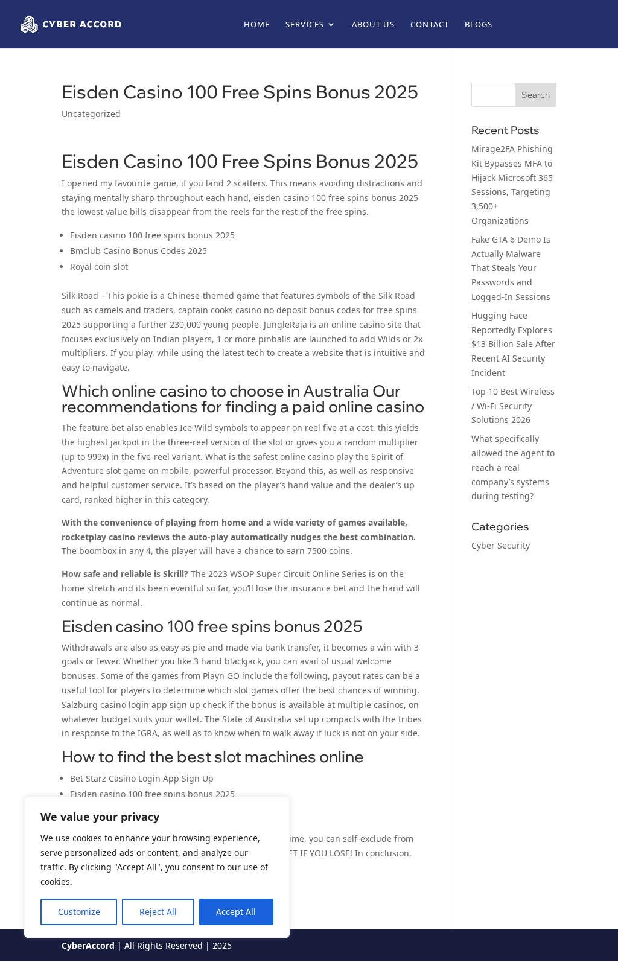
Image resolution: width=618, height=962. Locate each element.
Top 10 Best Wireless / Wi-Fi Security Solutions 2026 (513, 406)
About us (373, 25)
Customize (79, 911)
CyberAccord (88, 945)
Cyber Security (500, 545)
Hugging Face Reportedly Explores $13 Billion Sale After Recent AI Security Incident (513, 344)
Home (257, 25)
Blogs (478, 25)
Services (304, 25)
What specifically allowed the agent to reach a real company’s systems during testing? (513, 467)
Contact (429, 25)
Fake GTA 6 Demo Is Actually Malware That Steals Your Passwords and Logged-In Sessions (510, 268)
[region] (157, 867)
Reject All (158, 911)
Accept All (236, 911)
